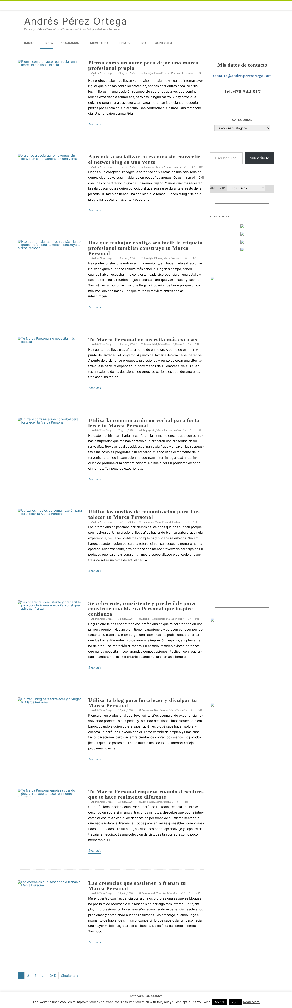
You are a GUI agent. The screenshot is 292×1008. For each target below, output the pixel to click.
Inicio (29, 43)
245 (54, 976)
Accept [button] (219, 1002)
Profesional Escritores (182, 73)
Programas (69, 43)
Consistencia (158, 618)
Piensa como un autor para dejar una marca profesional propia (143, 65)
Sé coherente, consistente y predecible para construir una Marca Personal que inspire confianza (141, 608)
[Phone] (193, 5)
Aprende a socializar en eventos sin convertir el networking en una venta (144, 159)
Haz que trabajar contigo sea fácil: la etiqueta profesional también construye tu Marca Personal (145, 248)
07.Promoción (148, 166)
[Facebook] (201, 5)
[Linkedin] (253, 5)
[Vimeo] (227, 5)
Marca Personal (162, 73)
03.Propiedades (146, 801)
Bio (143, 43)
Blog (49, 43)
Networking (179, 166)
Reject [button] (235, 1002)
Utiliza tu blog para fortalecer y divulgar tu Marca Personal (142, 702)
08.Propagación (147, 430)
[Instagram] (244, 5)
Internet (164, 710)
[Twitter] (210, 5)
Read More (251, 1002)
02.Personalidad (149, 344)
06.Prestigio (147, 73)
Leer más (95, 124)
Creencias (161, 893)
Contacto (163, 43)
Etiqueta (158, 258)
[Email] (261, 5)
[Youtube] (236, 5)
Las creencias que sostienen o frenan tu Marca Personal (137, 885)
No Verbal (179, 430)
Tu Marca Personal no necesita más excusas (142, 339)
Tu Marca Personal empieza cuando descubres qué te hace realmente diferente (146, 794)
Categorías (242, 119)
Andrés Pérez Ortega (75, 21)
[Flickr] (218, 5)
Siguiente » (69, 976)
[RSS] (270, 5)
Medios (176, 521)
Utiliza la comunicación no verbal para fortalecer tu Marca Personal (144, 422)
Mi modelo (99, 43)
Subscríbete (259, 158)
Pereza (178, 344)
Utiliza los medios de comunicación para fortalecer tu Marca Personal (144, 514)
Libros (124, 43)
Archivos (218, 188)
